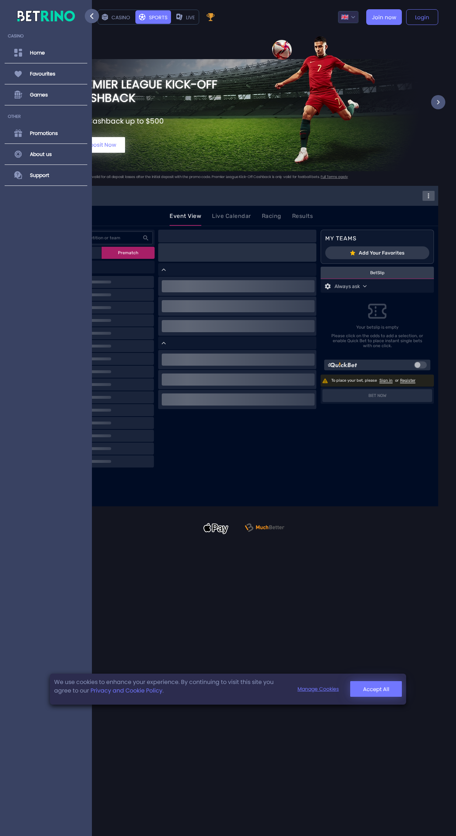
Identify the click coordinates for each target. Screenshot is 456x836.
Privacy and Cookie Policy (126, 690)
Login (422, 17)
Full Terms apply (334, 176)
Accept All (376, 689)
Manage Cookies (318, 689)
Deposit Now (99, 144)
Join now (384, 17)
